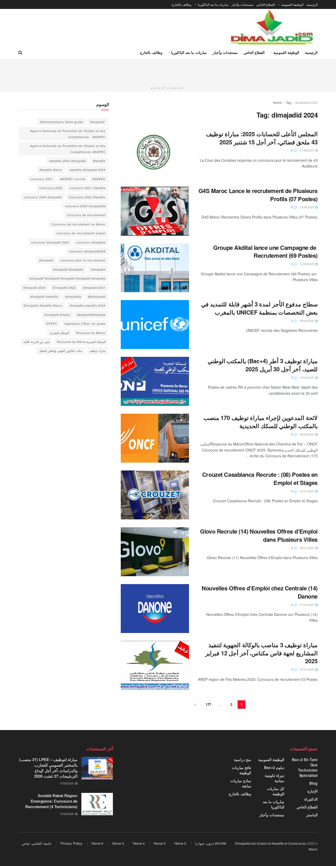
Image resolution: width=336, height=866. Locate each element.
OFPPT (51, 323)
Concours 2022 (50, 188)
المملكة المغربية (59, 333)
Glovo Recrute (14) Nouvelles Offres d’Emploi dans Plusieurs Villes (259, 535)
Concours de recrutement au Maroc (78, 224)
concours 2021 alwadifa (88, 188)
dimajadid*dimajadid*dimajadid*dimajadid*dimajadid (67, 278)
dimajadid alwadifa (44, 296)
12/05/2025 (307, 264)
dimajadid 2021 (94, 287)
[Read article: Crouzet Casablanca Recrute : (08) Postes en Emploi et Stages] (155, 494)
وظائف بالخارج (181, 4)
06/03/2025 (307, 434)
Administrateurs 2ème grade (61, 122)
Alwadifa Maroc (50, 170)
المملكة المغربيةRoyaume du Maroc (81, 342)
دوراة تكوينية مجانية (274, 778)
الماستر (312, 814)
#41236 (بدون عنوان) (210, 843)
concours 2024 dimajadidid (85, 206)
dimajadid (46, 260)
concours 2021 (41, 179)
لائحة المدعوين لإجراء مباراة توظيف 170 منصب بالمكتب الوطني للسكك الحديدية (260, 421)
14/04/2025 (307, 377)
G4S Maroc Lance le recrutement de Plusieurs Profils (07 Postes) (258, 194)
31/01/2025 (307, 491)
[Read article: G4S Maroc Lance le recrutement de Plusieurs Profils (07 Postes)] (155, 211)
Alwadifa (99, 161)
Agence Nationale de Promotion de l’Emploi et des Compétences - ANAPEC (68, 134)
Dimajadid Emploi (57, 314)
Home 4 (139, 843)
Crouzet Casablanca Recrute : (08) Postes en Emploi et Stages (260, 478)
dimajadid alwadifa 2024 (88, 305)
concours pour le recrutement (83, 260)
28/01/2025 (307, 548)
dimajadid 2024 (306, 102)
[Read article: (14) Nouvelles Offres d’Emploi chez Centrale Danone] (155, 608)
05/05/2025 (307, 320)
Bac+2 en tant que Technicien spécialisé (305, 767)
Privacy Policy (71, 843)
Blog (313, 783)
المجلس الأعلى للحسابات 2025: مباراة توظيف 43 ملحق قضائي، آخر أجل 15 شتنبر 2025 (262, 138)
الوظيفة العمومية (292, 4)
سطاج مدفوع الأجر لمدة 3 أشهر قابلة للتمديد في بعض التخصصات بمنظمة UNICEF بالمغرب (259, 308)
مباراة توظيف (97, 350)
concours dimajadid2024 (87, 251)
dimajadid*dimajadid (68, 269)
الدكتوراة (311, 799)
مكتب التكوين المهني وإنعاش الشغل (60, 350)
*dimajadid (98, 122)
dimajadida (73, 296)
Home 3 (159, 843)
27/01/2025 (307, 604)
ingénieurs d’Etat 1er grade (85, 323)
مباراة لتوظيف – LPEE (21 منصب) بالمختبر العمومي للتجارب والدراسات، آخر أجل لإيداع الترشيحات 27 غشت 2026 (48, 768)
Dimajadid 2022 (64, 287)
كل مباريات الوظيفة (275, 791)
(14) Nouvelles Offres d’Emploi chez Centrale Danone (260, 592)
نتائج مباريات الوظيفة (241, 770)
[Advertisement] (168, 71)
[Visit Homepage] (272, 27)
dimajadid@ (97, 296)
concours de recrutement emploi (81, 233)
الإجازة (312, 791)
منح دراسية (242, 759)
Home (277, 102)
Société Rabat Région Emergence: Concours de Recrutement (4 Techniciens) (51, 801)
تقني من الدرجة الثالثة (36, 342)
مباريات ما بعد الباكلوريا (213, 4)
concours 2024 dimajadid (43, 197)
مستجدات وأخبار (242, 4)
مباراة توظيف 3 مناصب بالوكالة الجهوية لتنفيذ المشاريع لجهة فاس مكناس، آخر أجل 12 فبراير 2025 (261, 653)
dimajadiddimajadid (91, 314)
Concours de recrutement (86, 215)
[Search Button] (20, 52)
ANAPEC (99, 179)
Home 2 (180, 843)
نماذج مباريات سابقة (240, 783)
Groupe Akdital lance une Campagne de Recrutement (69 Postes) (265, 251)
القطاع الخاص (265, 4)
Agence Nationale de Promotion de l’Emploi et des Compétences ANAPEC (68, 149)
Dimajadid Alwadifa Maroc (43, 305)
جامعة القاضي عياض (36, 843)
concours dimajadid (91, 242)
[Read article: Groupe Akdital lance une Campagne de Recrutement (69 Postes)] (155, 268)
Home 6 (97, 843)
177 (208, 704)
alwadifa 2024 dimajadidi (67, 161)
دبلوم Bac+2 (274, 767)
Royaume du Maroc (91, 333)
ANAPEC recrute (72, 179)
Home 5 (118, 843)
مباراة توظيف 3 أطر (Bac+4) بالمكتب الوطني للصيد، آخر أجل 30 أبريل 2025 (263, 365)
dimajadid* (98, 269)
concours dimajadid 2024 (50, 242)
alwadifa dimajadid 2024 (88, 170)
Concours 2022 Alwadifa (87, 197)
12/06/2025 (307, 207)
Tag (288, 102)
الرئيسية (312, 4)
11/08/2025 (307, 150)
